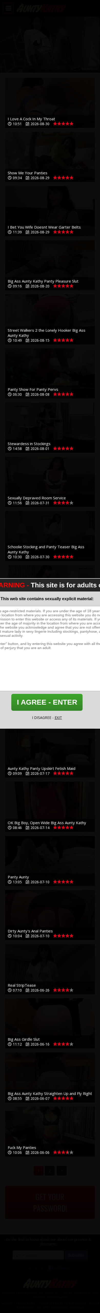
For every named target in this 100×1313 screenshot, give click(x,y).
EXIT (58, 717)
